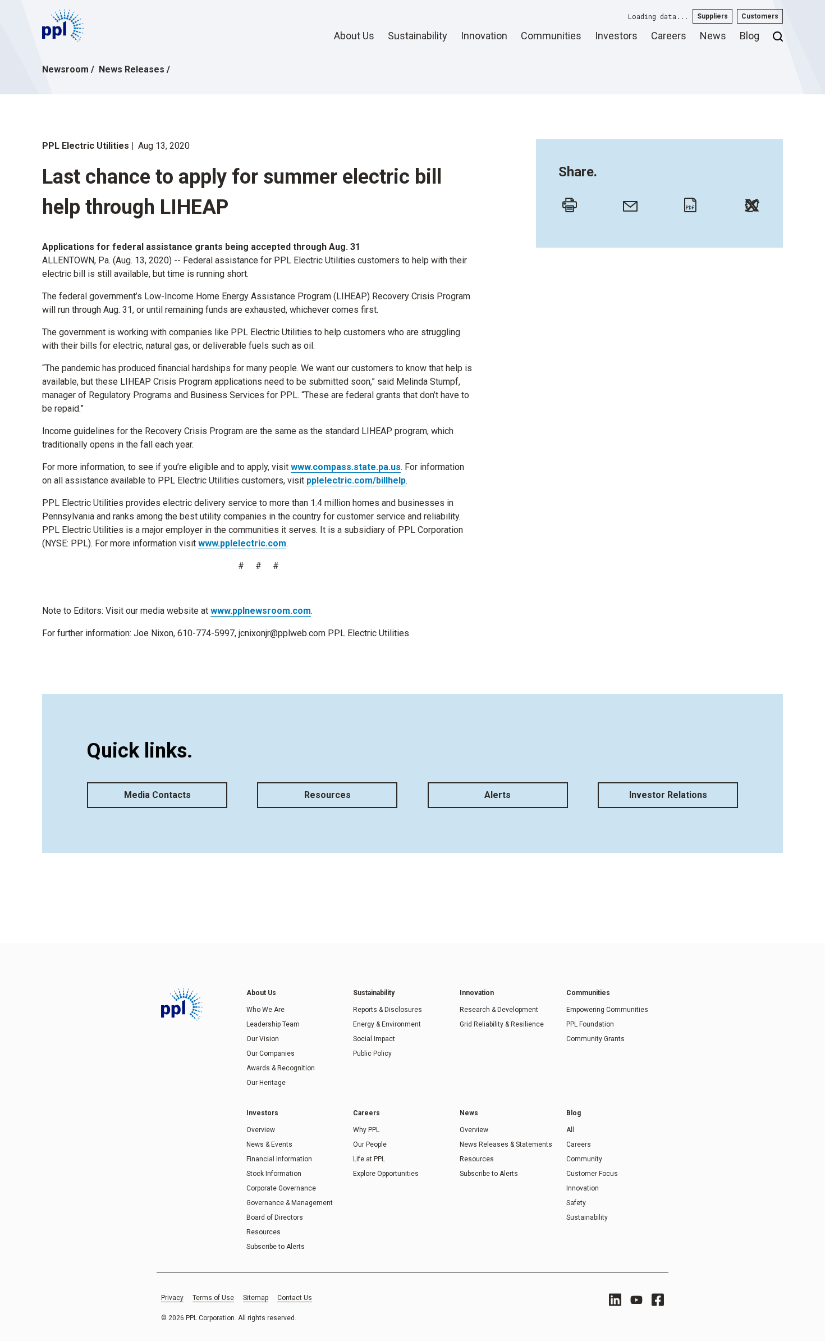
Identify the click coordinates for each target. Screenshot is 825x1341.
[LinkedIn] (615, 1299)
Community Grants (595, 1039)
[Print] (566, 202)
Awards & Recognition (280, 1068)
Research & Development (499, 1010)
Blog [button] (749, 36)
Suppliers (712, 16)
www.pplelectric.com (242, 543)
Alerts (497, 795)
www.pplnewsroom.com (260, 610)
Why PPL (366, 1130)
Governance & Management (289, 1203)
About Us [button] (354, 36)
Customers (759, 16)
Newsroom (65, 69)
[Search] (778, 40)
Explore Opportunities (386, 1174)
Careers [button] (668, 36)
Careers (578, 1144)
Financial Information (279, 1159)
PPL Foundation (590, 1024)
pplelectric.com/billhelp (356, 480)
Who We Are (265, 1010)
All (570, 1130)
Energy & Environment (387, 1024)
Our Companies (270, 1053)
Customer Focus (592, 1174)
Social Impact (374, 1039)
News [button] (713, 36)
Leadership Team (273, 1024)
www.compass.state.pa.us (346, 467)
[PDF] (688, 202)
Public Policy (372, 1053)
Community (584, 1159)
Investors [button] (616, 36)
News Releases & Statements (506, 1144)
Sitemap (255, 1298)
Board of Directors (274, 1217)
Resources (327, 795)
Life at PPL (369, 1159)
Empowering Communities (607, 1010)
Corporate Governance (281, 1188)
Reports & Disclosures (387, 1010)
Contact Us (294, 1298)
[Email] (627, 202)
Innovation (582, 1188)
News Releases (131, 69)
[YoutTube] (636, 1300)
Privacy (172, 1298)
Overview (260, 1130)
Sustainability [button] (417, 36)
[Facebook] (658, 1299)
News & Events (269, 1144)
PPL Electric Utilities (85, 145)
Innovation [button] (484, 36)
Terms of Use (213, 1298)
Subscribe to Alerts (275, 1247)
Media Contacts (157, 795)
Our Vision (262, 1039)
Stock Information (273, 1174)
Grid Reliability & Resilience (502, 1024)
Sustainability (587, 1217)
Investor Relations (668, 795)
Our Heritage (266, 1083)
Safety (576, 1203)
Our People (370, 1144)
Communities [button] (551, 36)
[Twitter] (749, 202)
